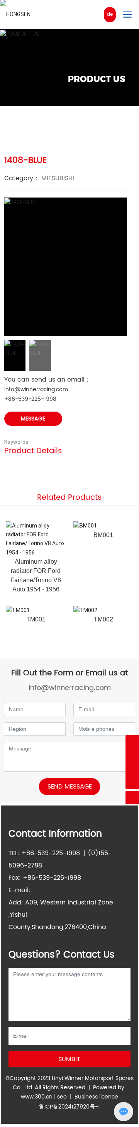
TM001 (36, 619)
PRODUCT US (96, 79)
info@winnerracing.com (36, 389)
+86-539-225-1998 (30, 399)
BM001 (103, 535)
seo (62, 1096)
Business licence (96, 1096)
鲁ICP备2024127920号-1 (69, 1106)
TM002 (103, 619)
